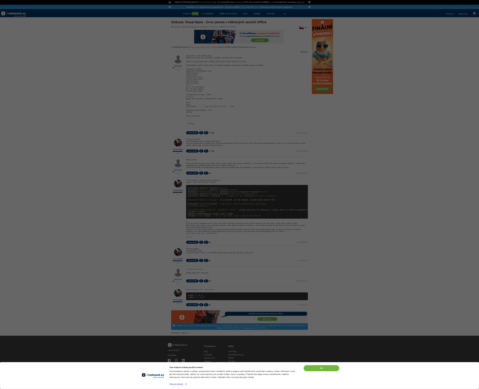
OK (321, 368)
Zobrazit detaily (176, 384)
